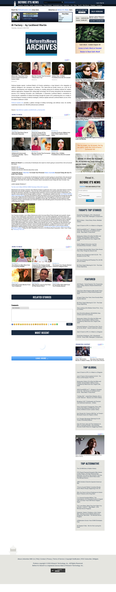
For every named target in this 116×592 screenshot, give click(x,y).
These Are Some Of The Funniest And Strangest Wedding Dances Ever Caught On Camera (41, 134)
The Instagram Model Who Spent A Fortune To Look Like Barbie (90, 138)
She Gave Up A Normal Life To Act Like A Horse (97, 359)
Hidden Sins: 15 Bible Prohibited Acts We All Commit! (60, 154)
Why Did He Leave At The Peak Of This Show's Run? (41, 285)
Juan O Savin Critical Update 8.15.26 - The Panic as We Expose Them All (89, 377)
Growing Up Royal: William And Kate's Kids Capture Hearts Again (60, 134)
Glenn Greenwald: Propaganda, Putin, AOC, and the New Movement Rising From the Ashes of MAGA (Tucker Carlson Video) (89, 408)
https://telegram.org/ (97, 161)
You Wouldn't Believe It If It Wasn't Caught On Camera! (90, 99)
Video (75, 5)
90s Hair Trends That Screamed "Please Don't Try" (41, 154)
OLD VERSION (97, 11)
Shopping (93, 5)
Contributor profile (26, 19)
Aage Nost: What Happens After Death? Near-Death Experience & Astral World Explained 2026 (90, 292)
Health (31, 5)
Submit (90, 200)
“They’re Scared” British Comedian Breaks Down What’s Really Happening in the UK (89, 487)
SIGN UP (82, 186)
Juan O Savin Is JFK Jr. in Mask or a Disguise (89, 225)
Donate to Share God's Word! (90, 52)
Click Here (26, 172)
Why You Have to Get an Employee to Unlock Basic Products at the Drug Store (89, 493)
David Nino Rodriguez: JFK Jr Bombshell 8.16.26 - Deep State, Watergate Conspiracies (90, 215)
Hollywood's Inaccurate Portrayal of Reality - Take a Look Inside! (20, 155)
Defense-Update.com (17, 102)
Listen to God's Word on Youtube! (90, 48)
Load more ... (42, 358)
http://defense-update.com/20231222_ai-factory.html (30, 110)
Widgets (95, 559)
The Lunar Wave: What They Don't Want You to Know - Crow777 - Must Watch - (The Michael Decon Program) (89, 507)
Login (97, 3)
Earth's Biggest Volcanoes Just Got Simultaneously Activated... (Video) (87, 245)
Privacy (49, 559)
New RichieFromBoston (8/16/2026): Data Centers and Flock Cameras (88, 314)
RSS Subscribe (86, 559)
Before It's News (28, 2)
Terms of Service (58, 559)
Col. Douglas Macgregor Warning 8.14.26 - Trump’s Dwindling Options (89, 419)
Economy (26, 5)
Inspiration (66, 5)
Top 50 (80, 5)
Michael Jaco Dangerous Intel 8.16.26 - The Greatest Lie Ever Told (89, 255)
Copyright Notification (73, 559)
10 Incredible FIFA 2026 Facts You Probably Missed (61, 285)
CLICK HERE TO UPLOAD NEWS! (97, 21)
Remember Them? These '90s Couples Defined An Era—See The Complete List (90, 80)
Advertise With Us (29, 559)
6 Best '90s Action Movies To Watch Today (83, 359)
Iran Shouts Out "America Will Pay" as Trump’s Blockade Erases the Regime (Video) (90, 414)
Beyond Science (38, 5)
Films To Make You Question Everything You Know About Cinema (89, 455)
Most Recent (86, 5)
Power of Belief (48, 5)
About (20, 559)
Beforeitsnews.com (24, 10)
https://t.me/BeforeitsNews (84, 167)
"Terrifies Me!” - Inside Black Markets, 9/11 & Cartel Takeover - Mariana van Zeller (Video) (89, 397)
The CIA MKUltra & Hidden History (86, 468)
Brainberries (15, 130)
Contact (43, 559)
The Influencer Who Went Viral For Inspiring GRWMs (21, 265)
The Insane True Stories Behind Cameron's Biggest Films (62, 265)
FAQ (37, 559)
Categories (99, 5)
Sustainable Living (57, 5)
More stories (34, 19)
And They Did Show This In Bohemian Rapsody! (20, 133)
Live (72, 5)
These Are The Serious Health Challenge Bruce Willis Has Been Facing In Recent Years (42, 266)
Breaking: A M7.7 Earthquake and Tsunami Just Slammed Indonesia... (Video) (89, 402)
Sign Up (102, 3)
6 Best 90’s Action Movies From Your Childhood (21, 285)
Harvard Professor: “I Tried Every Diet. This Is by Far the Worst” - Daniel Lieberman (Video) (89, 327)
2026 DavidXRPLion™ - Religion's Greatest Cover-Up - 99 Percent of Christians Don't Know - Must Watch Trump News (89, 231)
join (19, 167)
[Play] (90, 33)
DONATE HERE (82, 12)
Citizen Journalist (49, 172)
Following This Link (18, 229)
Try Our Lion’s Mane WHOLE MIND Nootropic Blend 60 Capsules (29, 187)
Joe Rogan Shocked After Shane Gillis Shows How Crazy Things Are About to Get (90, 250)
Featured (20, 5)
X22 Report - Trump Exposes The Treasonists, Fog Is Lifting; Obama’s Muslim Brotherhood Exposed (90, 285)
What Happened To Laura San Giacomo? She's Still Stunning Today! (90, 118)
